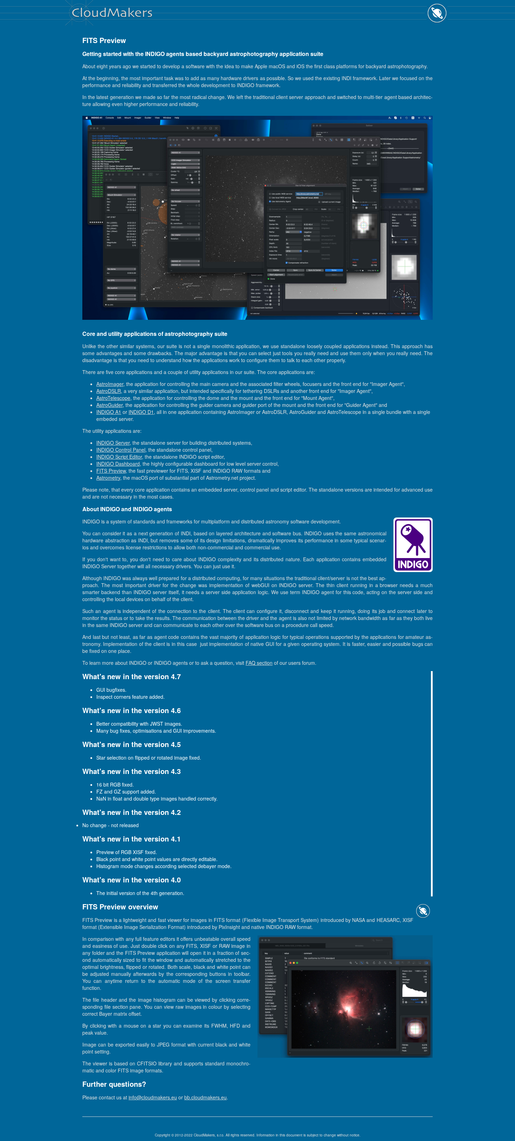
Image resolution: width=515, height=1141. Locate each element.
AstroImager (109, 383)
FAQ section (259, 662)
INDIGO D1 (141, 411)
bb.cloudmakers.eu (205, 1097)
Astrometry (108, 477)
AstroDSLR (108, 390)
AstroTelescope (113, 397)
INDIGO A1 (108, 411)
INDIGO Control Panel (120, 449)
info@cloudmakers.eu (153, 1097)
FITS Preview (111, 470)
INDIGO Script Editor (119, 456)
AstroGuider (109, 404)
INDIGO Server (113, 442)
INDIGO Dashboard (118, 463)
